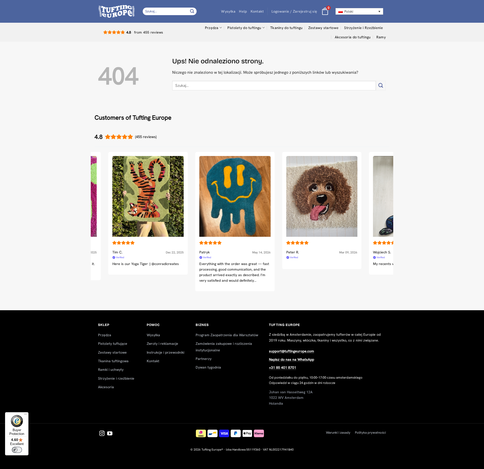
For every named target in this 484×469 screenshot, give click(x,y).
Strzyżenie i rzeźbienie (116, 378)
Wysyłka (228, 11)
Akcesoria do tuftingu (353, 37)
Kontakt (257, 11)
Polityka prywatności (370, 432)
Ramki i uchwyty (111, 369)
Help (243, 11)
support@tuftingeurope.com (291, 351)
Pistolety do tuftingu (244, 27)
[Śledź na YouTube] (109, 434)
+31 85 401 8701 (282, 367)
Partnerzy (203, 358)
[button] (294, 11)
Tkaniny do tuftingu (286, 27)
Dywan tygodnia (208, 367)
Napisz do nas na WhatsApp (291, 359)
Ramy (381, 37)
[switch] (17, 450)
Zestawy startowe (323, 27)
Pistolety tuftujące (112, 343)
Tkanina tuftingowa (113, 361)
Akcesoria (106, 387)
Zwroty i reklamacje (162, 343)
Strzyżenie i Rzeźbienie (363, 27)
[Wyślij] (192, 11)
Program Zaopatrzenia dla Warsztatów (227, 335)
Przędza (212, 27)
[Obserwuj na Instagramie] (102, 434)
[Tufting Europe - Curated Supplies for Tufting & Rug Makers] (116, 11)
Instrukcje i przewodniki (165, 352)
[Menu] (25, 415)
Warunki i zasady (338, 432)
